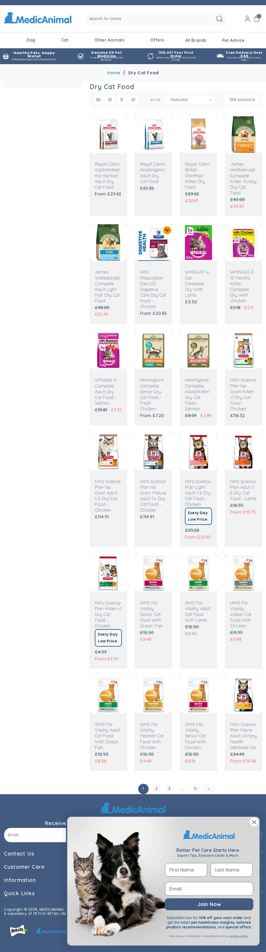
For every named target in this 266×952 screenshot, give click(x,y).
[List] (133, 99)
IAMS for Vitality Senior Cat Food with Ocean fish (151, 614)
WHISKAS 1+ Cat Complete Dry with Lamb (197, 283)
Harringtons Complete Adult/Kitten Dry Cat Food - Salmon (197, 394)
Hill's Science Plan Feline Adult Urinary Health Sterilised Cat (243, 736)
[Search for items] (219, 19)
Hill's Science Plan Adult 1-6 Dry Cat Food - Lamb (243, 490)
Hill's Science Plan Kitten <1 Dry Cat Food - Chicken (108, 614)
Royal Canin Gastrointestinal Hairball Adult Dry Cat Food (107, 175)
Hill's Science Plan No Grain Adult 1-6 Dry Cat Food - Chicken (108, 496)
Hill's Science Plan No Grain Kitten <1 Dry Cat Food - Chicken (243, 394)
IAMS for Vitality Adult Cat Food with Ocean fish (107, 736)
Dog (30, 40)
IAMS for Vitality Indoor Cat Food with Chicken (240, 614)
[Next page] (208, 789)
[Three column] (109, 99)
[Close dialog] (254, 822)
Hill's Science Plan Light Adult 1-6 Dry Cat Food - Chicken (198, 493)
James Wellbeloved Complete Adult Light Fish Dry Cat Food (107, 286)
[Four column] (98, 99)
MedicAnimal (51, 909)
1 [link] (143, 789)
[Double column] (121, 99)
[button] (258, 19)
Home (113, 73)
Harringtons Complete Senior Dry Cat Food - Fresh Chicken (152, 394)
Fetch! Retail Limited (54, 913)
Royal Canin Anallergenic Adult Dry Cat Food (152, 173)
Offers (157, 40)
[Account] (247, 19)
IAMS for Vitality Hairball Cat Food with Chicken (152, 736)
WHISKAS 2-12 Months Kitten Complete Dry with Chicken (242, 286)
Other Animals (110, 40)
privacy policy (239, 936)
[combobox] (156, 19)
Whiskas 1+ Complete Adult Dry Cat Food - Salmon (106, 391)
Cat (65, 40)
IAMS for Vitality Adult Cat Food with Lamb (197, 612)
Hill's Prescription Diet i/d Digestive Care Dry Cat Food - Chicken (153, 289)
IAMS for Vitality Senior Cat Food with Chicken (195, 736)
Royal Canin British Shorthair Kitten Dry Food (197, 175)
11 (195, 788)
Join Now (209, 904)
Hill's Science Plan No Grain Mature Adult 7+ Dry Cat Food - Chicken (153, 496)
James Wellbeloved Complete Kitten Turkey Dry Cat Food (243, 178)
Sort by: (155, 100)
